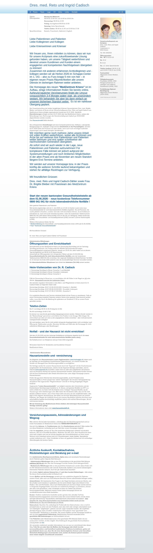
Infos (60, 12)
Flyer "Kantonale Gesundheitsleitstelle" (43, 225)
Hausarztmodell (38, 120)
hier (43, 522)
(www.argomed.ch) (41, 369)
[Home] (30, 12)
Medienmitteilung (36, 224)
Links (67, 12)
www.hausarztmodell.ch (60, 408)
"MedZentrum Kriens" (72, 87)
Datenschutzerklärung (119, 549)
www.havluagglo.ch (76, 359)
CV (54, 12)
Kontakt (74, 12)
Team (42, 12)
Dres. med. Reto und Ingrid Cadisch (59, 5)
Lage (49, 12)
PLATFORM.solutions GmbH (62, 549)
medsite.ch (44, 549)
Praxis (35, 12)
